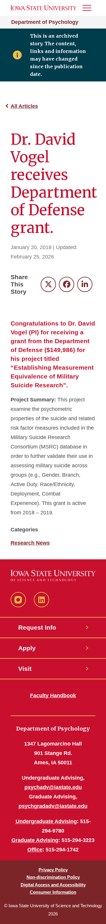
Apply (27, 648)
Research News (30, 543)
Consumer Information (53, 892)
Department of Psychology (44, 22)
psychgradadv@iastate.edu (53, 806)
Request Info (37, 627)
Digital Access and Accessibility (53, 884)
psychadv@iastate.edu (53, 787)
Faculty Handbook (53, 695)
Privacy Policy (53, 869)
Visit (25, 668)
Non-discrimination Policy (53, 877)
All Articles (24, 106)
